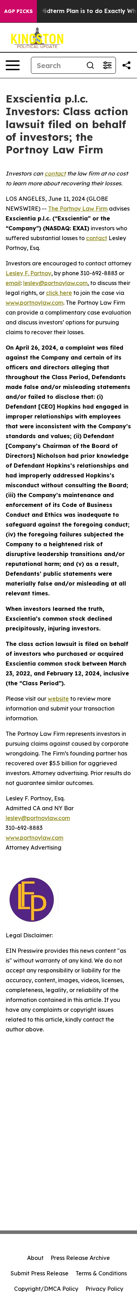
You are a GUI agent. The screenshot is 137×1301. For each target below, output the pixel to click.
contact (96, 238)
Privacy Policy (104, 1288)
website (58, 698)
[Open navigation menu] (13, 65)
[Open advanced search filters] (107, 65)
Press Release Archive (80, 1257)
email (13, 282)
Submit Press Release (39, 1273)
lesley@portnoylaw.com (55, 282)
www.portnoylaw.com (34, 302)
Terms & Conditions (101, 1273)
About (35, 1257)
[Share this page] (126, 65)
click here (59, 292)
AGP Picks (18, 11)
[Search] (90, 65)
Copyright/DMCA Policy (46, 1288)
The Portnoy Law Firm (77, 208)
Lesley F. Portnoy (28, 273)
